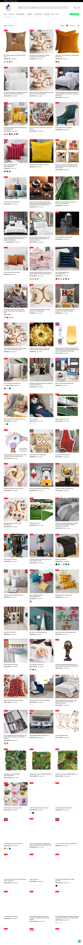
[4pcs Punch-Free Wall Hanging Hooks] (41, 618)
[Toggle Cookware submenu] (14, 14)
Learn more (16, 1)
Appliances (29, 14)
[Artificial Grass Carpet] (41, 509)
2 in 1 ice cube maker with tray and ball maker (66, 843)
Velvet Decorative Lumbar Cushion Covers (13, 595)
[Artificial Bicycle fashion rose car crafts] (16, 794)
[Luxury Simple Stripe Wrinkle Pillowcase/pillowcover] (16, 151)
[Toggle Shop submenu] (7, 14)
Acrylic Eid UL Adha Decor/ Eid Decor (63, 807)
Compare (62, 25)
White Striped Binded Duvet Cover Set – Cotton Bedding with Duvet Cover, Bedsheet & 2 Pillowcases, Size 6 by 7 (66, 702)
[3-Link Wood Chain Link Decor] (41, 651)
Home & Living (38, 14)
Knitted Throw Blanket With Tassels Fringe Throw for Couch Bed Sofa (15, 128)
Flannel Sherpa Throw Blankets (62, 454)
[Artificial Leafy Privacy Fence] (67, 405)
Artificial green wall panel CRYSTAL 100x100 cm (41, 774)
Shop (5, 14)
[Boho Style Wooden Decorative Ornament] (16, 475)
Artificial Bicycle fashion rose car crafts (13, 807)
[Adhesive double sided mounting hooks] (67, 369)
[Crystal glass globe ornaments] (16, 902)
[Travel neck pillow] (41, 405)
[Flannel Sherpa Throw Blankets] (67, 441)
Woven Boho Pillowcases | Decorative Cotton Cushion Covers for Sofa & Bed (40, 310)
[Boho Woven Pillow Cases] (16, 618)
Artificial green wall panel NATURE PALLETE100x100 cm (12, 774)
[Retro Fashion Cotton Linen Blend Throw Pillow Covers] (16, 41)
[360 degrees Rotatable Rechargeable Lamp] (41, 475)
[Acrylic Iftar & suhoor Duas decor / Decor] (41, 794)
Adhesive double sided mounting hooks (64, 383)
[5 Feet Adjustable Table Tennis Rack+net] (41, 722)
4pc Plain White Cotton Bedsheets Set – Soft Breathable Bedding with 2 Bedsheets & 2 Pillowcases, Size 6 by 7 (40, 239)
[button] (78, 7)
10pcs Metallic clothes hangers (11, 664)
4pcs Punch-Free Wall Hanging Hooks (38, 632)
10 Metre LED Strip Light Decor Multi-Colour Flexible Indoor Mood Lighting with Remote (40, 349)
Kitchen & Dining (20, 14)
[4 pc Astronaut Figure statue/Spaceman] (16, 830)
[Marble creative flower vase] (16, 545)
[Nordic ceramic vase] (41, 865)
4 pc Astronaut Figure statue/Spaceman (13, 843)
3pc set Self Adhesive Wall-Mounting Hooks (65, 632)
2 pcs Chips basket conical (61, 735)
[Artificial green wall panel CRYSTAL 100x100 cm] (41, 760)
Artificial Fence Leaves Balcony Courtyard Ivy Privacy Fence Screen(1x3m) (65, 202)
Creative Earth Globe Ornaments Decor (64, 488)
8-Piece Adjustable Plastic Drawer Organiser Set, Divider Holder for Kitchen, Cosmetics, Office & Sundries (15, 737)
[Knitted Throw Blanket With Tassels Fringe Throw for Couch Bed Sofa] (16, 114)
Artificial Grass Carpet (35, 523)
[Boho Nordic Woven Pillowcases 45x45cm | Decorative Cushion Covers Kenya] (41, 41)
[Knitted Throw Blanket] (67, 545)
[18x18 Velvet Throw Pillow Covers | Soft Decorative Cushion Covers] (67, 41)
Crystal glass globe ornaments (11, 916)
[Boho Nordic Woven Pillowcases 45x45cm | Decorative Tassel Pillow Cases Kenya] (67, 296)
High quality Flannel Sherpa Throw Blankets (40, 700)
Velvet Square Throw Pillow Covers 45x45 (39, 164)
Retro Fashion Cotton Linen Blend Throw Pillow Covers (15, 56)
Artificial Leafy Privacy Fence (62, 419)
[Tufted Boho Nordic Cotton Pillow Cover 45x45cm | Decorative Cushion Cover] (41, 369)
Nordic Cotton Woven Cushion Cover (38, 454)
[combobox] (43, 7)
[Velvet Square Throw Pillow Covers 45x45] (41, 151)
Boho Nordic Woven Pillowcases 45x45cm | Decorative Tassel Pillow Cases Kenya (65, 310)
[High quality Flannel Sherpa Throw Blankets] (41, 686)
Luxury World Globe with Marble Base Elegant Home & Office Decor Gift (40, 560)
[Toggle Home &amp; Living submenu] (42, 14)
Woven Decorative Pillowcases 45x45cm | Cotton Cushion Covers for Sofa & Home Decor (15, 349)
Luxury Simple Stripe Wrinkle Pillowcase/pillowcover (10, 165)
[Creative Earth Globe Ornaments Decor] (67, 475)
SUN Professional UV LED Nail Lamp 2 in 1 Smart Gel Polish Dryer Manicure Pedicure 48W (15, 455)
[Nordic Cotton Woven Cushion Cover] (41, 441)
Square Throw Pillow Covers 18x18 (12, 272)
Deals (52, 14)
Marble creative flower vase (10, 559)
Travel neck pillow (34, 419)
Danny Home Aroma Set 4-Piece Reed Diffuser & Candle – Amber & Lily (15, 880)
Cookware (11, 14)
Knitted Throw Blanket (60, 559)
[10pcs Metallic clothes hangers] (16, 651)
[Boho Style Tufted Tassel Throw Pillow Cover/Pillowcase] (16, 509)
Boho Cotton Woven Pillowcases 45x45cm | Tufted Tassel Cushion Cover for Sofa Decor (41, 93)
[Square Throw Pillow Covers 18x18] (16, 258)
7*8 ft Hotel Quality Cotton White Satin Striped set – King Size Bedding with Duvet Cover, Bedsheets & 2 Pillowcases (67, 94)
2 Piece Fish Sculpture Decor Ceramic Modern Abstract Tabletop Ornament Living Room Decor (41, 844)
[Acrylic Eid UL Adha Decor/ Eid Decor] (67, 794)
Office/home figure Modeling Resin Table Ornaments (64, 880)
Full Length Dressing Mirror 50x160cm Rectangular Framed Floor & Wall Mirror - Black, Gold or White (67, 917)
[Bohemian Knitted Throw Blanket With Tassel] (16, 405)
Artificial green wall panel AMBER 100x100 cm (66, 774)
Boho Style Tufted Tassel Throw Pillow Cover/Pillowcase (13, 524)
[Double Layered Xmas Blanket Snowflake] (16, 686)
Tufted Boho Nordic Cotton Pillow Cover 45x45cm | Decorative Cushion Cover (41, 384)
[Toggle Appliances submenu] (33, 14)
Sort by (5, 25)
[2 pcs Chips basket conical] (67, 722)
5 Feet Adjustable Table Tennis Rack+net (39, 735)
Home (5, 17)
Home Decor (9, 17)
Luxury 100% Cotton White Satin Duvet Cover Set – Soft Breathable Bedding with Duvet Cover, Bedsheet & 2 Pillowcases (16, 239)
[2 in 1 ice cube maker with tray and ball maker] (67, 830)
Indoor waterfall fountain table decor (63, 237)
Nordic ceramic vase (34, 879)
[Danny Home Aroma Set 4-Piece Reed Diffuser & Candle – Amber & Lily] (16, 865)
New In (57, 14)
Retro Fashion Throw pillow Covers (12, 201)
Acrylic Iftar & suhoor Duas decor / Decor (39, 807)
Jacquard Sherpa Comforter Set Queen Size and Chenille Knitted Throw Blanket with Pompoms (41, 273)
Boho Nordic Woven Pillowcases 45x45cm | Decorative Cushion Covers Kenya (39, 56)
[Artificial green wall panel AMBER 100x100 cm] (67, 760)
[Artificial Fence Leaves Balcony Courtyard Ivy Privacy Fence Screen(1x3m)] (67, 188)
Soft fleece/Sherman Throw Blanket (63, 127)
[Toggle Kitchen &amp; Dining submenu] (25, 14)
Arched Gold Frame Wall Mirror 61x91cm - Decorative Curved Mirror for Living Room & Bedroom (39, 918)
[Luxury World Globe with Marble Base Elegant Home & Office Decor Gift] (41, 545)
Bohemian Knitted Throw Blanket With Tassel (14, 419)
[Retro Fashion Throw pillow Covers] (16, 188)
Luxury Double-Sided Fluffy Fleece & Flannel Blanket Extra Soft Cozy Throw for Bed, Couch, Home (14, 311)
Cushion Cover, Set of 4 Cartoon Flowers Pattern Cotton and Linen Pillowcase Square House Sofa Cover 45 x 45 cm (66, 166)
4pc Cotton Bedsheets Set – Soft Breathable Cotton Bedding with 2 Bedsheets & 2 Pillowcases (15, 93)
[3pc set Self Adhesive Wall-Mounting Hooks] (67, 618)
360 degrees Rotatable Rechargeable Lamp (40, 488)
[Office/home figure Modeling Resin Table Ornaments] (67, 865)
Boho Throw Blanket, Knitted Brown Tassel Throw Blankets (41, 128)
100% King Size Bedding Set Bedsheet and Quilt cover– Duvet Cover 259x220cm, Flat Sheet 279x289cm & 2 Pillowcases (66, 525)
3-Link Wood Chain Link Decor (37, 664)
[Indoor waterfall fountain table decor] (67, 223)
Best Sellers (47, 14)
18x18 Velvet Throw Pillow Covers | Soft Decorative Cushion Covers (67, 56)
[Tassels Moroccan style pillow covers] (16, 369)
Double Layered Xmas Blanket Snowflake (13, 700)
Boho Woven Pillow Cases (10, 632)
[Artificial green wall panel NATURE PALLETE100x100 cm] (16, 760)
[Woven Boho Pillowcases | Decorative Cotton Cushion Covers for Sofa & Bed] (41, 296)
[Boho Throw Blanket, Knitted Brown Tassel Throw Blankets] (41, 114)
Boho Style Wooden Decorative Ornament (13, 488)
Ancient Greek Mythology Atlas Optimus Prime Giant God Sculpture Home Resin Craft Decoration (66, 665)
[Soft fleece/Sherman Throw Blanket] (67, 114)
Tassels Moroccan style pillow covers (12, 383)
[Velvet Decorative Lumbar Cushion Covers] (16, 581)
